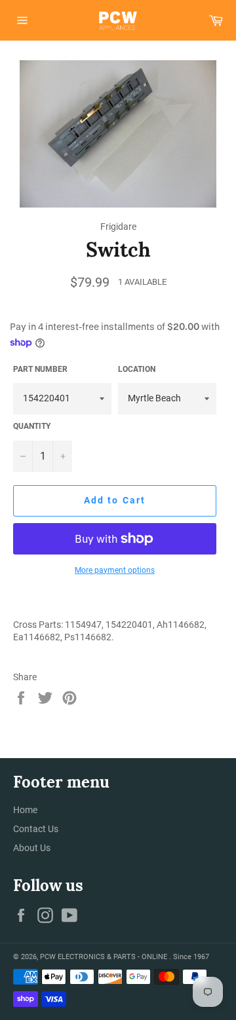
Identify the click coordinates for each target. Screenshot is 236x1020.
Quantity (31, 426)
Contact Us (35, 829)
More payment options (115, 570)
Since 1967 (191, 957)
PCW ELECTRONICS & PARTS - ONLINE (104, 957)
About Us (31, 848)
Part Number (40, 369)
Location (136, 369)
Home (25, 810)
